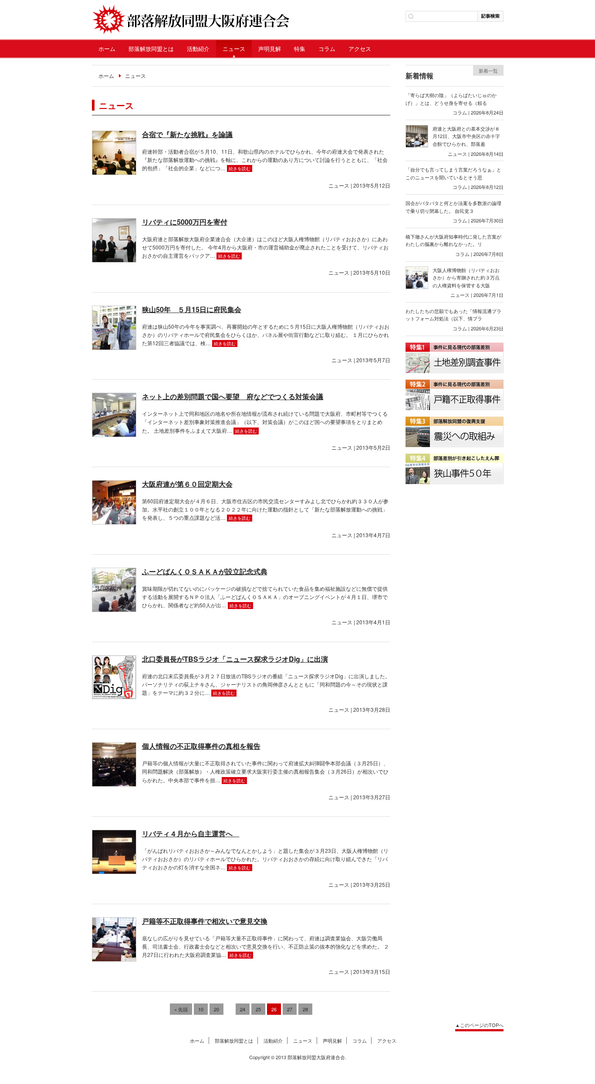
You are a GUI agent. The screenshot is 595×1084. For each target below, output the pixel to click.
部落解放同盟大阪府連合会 (190, 19)
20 (216, 1009)
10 (200, 1009)
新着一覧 (488, 70)
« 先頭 (181, 1009)
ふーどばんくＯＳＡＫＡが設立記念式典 (204, 571)
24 (242, 1009)
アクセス (359, 48)
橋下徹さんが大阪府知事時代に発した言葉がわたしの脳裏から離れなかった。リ (453, 240)
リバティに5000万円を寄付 (184, 222)
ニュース (234, 48)
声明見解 (269, 48)
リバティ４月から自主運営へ (191, 833)
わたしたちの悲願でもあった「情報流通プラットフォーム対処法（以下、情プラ (453, 314)
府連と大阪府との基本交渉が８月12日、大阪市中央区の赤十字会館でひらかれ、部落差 (466, 136)
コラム (326, 48)
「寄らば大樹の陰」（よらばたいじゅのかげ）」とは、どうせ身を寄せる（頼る (451, 98)
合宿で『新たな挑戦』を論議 (187, 134)
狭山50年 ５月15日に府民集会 (191, 309)
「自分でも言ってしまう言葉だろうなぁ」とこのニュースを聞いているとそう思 (453, 173)
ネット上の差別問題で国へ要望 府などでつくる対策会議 (232, 396)
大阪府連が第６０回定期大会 (187, 484)
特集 (299, 48)
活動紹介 (198, 48)
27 (289, 1009)
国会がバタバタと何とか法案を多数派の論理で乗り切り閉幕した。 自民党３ (453, 206)
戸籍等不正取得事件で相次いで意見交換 (204, 921)
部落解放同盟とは (151, 48)
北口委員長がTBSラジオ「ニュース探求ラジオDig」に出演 (235, 659)
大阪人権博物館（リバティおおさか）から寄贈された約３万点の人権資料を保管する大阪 (466, 277)
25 (258, 1009)
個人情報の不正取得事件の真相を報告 (201, 746)
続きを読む (239, 168)
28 (305, 1009)
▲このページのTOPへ (479, 1024)
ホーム (106, 48)
